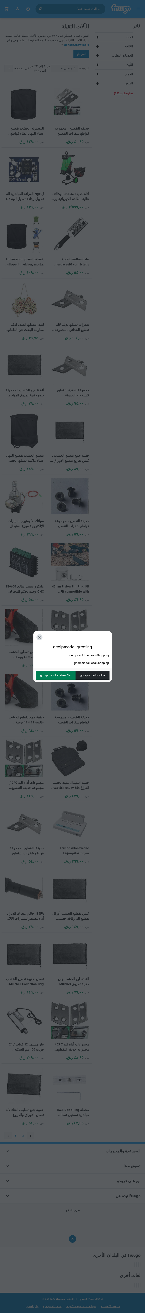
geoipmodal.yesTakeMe (55, 675)
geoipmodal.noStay (92, 675)
